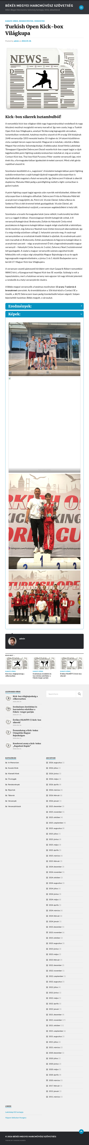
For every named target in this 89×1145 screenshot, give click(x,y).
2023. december (55, 927)
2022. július (53, 987)
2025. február (54, 861)
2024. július (53, 888)
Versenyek (39, 21)
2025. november (55, 812)
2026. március (54, 790)
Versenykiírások (14, 806)
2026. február (54, 795)
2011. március (54, 1097)
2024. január (54, 921)
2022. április (54, 1003)
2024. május (54, 899)
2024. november (55, 872)
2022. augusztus (55, 981)
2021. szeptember (56, 1031)
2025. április (54, 850)
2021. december (55, 1014)
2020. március (54, 1080)
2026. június (54, 773)
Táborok (11, 795)
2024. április (54, 905)
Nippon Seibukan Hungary (15, 1117)
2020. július (53, 1058)
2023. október (54, 938)
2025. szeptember (56, 823)
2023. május (54, 954)
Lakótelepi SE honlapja (14, 1112)
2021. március (54, 1047)
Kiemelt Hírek (13, 773)
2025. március (54, 856)
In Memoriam (13, 762)
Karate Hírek (11, 21)
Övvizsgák (12, 779)
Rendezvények (26, 21)
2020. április (54, 1075)
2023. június (54, 949)
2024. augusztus (55, 883)
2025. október (54, 817)
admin (16, 41)
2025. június (54, 839)
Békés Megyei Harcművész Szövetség (39, 5)
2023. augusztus (55, 943)
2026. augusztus (55, 762)
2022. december (55, 965)
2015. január (54, 1091)
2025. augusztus (55, 828)
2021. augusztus (55, 1036)
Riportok (11, 790)
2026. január (54, 801)
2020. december (55, 1053)
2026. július (53, 768)
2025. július (53, 834)
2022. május (54, 998)
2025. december (55, 806)
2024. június (54, 894)
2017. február (54, 1086)
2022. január (54, 1009)
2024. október (54, 877)
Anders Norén (19, 1140)
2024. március (54, 910)
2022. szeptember (56, 976)
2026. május (54, 779)
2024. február (54, 916)
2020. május (54, 1069)
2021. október (54, 1025)
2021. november (55, 1020)
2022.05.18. (26, 41)
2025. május (54, 845)
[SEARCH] (79, 693)
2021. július (53, 1042)
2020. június (54, 1064)
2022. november (55, 970)
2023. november (55, 932)
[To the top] (81, 1131)
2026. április (54, 784)
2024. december (55, 866)
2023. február (54, 960)
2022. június (54, 992)
